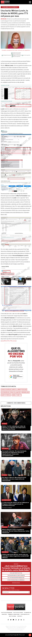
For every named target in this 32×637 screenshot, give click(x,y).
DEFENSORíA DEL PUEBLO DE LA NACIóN (10, 392)
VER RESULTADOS (16, 582)
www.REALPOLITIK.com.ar (8, 341)
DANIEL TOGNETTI (16, 395)
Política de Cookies (18, 612)
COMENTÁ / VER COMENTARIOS (16, 403)
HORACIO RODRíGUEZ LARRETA (8, 389)
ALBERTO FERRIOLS (6, 395)
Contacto (19, 616)
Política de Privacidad (6, 612)
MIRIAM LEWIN (25, 392)
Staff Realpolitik (25, 614)
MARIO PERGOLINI (22, 389)
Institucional (12, 616)
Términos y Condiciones (13, 614)
